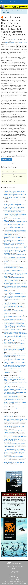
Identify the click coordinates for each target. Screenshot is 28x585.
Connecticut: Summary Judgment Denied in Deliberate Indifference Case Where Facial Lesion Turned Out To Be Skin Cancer (15, 389)
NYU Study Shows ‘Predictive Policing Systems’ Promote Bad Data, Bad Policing (14, 302)
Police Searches (11, 42)
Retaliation (22, 432)
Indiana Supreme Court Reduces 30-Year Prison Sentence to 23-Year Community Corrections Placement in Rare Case (15, 312)
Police (20, 453)
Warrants (9, 423)
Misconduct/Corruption (14, 459)
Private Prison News (15, 572)
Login (12, 163)
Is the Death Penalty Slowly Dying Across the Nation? (15, 408)
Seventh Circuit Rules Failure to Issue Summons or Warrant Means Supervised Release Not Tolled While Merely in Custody (14, 204)
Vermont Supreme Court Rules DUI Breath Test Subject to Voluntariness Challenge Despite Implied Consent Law (15, 275)
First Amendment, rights (21, 433)
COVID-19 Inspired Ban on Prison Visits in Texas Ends (15, 382)
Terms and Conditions (15, 571)
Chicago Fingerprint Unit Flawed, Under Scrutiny (14, 200)
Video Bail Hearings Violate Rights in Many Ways (14, 197)
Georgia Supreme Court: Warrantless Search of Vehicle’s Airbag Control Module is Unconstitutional (14, 457)
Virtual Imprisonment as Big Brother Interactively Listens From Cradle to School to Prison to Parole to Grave (14, 359)
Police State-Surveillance (8, 417)
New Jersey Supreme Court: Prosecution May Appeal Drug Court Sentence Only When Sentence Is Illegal (15, 315)
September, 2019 (6, 41)
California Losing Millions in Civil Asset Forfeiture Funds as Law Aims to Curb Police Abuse (14, 210)
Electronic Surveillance (16, 417)
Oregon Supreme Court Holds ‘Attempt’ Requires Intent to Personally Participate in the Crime (15, 287)
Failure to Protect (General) (12, 433)
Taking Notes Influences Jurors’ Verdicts (12, 329)
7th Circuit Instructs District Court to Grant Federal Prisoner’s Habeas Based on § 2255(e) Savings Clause (15, 258)
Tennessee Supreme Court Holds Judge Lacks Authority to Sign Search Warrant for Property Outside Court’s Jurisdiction (15, 252)
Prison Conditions (10, 429)
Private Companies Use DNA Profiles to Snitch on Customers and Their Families (14, 208)
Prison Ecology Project (15, 577)
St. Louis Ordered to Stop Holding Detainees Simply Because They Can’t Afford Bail (14, 192)
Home (9, 562)
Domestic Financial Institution (12, 425)
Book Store (13, 576)
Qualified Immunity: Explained (10, 261)
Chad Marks (14, 39)
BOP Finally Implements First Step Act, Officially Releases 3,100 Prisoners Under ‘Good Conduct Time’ (15, 292)
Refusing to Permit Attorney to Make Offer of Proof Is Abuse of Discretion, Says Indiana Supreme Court (15, 337)
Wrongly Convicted (15, 579)
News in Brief (7, 190)
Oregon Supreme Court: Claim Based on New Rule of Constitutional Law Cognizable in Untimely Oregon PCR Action (15, 355)
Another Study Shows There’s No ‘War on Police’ (14, 254)
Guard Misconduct (20, 427)
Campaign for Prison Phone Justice (15, 566)
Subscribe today (5, 12)
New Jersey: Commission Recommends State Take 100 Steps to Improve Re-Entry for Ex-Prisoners (15, 398)
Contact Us (13, 568)
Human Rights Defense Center (14, 563)
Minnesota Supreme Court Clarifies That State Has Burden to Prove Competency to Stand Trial (14, 236)
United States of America (22, 42)
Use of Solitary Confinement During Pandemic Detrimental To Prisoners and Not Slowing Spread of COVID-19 (15, 379)
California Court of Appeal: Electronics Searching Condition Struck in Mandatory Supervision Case (14, 440)
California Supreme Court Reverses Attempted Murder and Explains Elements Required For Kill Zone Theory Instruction (15, 283)
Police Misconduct (22, 459)
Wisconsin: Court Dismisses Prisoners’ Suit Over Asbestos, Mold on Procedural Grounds (14, 395)
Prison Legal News (12, 565)
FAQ (12, 570)
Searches (6, 42)
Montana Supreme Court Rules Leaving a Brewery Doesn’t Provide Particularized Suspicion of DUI (14, 344)
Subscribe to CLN (14, 575)
